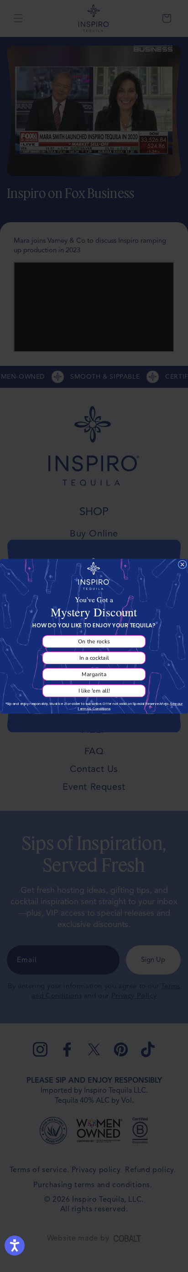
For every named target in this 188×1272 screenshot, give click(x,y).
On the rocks (94, 641)
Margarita (94, 674)
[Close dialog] (182, 564)
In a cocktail (94, 657)
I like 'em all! (94, 690)
